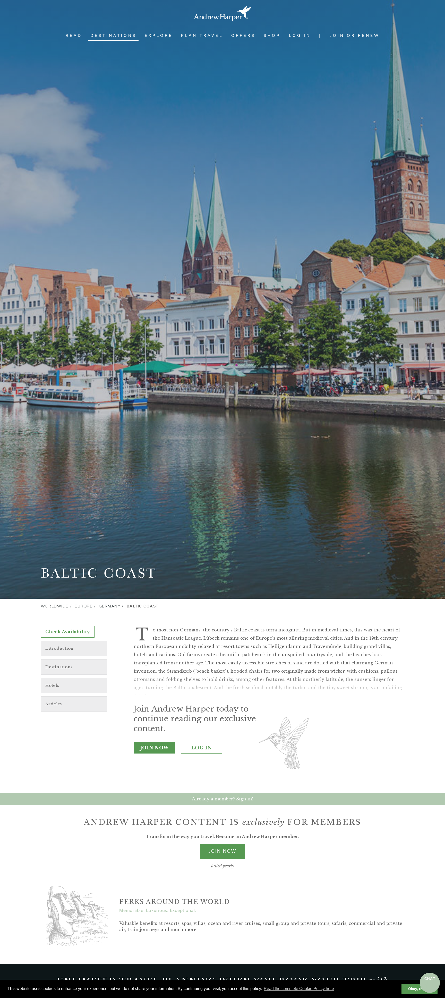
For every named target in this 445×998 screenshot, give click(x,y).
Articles (53, 703)
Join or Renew (355, 35)
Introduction (59, 648)
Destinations (113, 35)
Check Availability (67, 631)
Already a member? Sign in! (222, 798)
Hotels (52, 685)
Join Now (154, 747)
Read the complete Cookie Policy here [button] (299, 988)
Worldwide (55, 606)
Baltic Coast (143, 606)
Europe (83, 606)
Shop (272, 35)
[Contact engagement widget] (430, 983)
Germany (110, 606)
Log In (300, 35)
